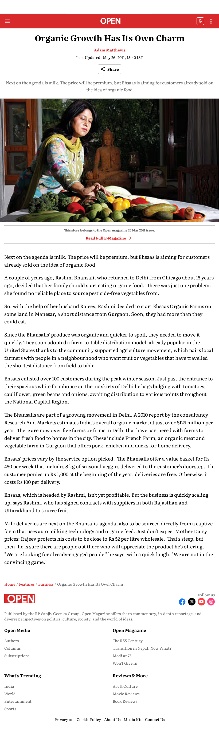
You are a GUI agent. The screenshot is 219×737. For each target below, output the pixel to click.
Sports (10, 708)
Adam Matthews (109, 50)
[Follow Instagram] (211, 601)
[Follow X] (191, 601)
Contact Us (155, 719)
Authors (11, 640)
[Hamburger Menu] (7, 21)
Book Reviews (125, 701)
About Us (112, 719)
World (10, 693)
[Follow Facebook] (182, 601)
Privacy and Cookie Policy (77, 719)
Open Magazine (129, 630)
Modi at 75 (122, 655)
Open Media (17, 630)
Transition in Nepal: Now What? (142, 648)
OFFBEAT (200, 21)
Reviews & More (130, 675)
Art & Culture (125, 686)
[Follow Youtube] (201, 601)
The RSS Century (128, 640)
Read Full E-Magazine (106, 238)
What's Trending (22, 675)
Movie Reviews (126, 693)
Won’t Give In (125, 663)
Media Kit (133, 719)
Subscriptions (16, 655)
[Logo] (109, 21)
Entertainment (18, 701)
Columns (12, 648)
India (9, 686)
